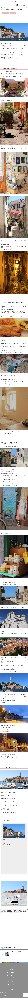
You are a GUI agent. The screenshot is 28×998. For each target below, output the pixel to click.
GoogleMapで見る (7, 844)
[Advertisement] (14, 929)
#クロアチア (5, 12)
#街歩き (13, 12)
